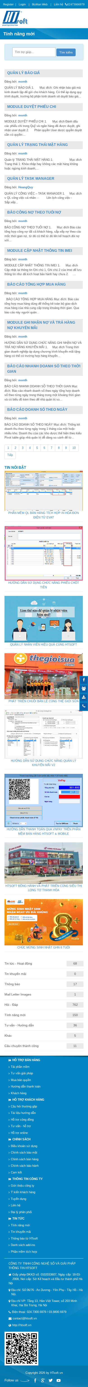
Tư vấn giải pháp (22, 1073)
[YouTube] (58, 1380)
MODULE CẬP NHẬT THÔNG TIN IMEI (39, 251)
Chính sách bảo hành (25, 1165)
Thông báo (12, 984)
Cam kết (16, 1172)
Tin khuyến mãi (15, 974)
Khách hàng (18, 1093)
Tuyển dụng (18, 1198)
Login (22, 4)
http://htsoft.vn (21, 1325)
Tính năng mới (15, 1015)
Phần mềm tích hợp (24, 1251)
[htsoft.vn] (16, 18)
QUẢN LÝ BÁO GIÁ (23, 73)
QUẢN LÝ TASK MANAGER (30, 178)
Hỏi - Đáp (11, 1004)
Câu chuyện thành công (22, 1046)
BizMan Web (40, 4)
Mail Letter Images (18, 994)
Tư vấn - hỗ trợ (21, 1126)
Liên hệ (58, 4)
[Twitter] (50, 1380)
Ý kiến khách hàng (23, 1192)
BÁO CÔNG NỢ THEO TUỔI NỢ (34, 212)
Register (8, 4)
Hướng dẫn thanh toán (25, 1086)
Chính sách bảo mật (24, 1152)
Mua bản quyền (21, 1079)
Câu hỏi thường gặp (24, 1106)
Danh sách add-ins (23, 1245)
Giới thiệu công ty (22, 1185)
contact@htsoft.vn (25, 1318)
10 (74, 447)
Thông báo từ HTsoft (24, 1238)
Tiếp (10, 455)
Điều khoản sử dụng (24, 1145)
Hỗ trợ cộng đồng (22, 1119)
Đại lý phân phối (21, 1212)
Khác (8, 1035)
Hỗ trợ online (19, 1132)
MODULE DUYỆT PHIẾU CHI (31, 107)
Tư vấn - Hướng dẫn (19, 1025)
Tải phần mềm (20, 1066)
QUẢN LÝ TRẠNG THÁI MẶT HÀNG (37, 145)
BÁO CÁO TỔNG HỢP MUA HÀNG (36, 284)
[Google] (43, 1380)
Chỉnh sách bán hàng (24, 1159)
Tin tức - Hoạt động (18, 963)
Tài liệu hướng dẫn (23, 1113)
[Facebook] (35, 1380)
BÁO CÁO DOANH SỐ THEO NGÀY (37, 409)
